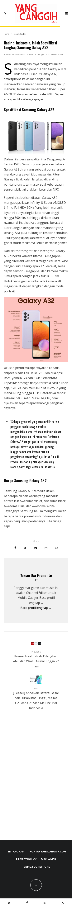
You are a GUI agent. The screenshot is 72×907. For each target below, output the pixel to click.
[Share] (15, 547)
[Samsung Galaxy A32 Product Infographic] (36, 329)
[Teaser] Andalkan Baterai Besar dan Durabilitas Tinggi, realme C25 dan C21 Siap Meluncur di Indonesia (36, 698)
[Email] (46, 547)
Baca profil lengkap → (36, 608)
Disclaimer (48, 859)
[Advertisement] (36, 788)
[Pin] (35, 547)
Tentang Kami (15, 851)
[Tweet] (25, 547)
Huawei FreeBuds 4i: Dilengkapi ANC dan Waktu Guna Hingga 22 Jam (36, 659)
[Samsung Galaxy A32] (36, 136)
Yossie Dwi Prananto (15, 54)
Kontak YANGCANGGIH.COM (48, 851)
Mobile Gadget (37, 54)
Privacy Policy (26, 859)
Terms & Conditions (36, 866)
